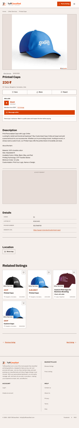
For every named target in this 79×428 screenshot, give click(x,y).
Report (65, 92)
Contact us (48, 388)
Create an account (7, 393)
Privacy (47, 398)
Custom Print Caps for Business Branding (62, 291)
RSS (75, 417)
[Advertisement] (39, 188)
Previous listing (10, 342)
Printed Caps (9, 293)
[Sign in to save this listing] (23, 272)
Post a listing (48, 371)
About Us (47, 393)
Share (41, 92)
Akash (12, 102)
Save (16, 92)
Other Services (7, 73)
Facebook (67, 417)
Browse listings (49, 366)
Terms (46, 404)
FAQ (46, 409)
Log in (4, 388)
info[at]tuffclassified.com (27, 417)
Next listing (70, 342)
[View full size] (39, 42)
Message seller (13, 112)
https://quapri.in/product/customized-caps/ (47, 230)
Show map (10, 251)
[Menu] (74, 4)
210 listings (20, 107)
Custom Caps (9, 324)
